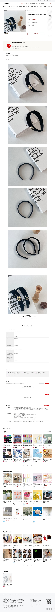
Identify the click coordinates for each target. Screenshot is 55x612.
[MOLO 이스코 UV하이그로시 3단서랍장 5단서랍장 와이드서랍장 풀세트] (7, 514)
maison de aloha (15, 500)
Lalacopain (4, 500)
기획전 (30, 3)
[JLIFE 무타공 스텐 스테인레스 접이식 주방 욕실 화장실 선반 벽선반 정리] (17, 480)
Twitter (48, 36)
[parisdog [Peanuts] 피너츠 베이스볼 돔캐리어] (37, 515)
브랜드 (39, 3)
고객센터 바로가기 (32, 599)
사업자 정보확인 (22, 600)
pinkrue (44, 483)
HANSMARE (24, 500)
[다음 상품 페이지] (31, 465)
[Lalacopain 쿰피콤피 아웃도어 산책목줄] (7, 496)
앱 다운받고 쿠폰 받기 (48, 599)
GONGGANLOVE (35, 500)
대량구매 (25, 3)
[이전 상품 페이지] (23, 465)
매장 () (21, 383)
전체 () (9, 383)
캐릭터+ (27, 3)
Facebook (50, 36)
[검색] (50, 3)
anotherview (5, 483)
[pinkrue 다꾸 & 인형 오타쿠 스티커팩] (47, 481)
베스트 (32, 3)
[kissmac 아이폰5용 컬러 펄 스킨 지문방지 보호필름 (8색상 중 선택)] (27, 481)
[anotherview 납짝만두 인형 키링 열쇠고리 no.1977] (7, 480)
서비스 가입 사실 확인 (20, 602)
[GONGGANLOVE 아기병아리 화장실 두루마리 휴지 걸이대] (37, 497)
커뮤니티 (22, 3)
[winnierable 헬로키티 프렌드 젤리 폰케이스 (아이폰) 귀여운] (17, 514)
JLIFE (13, 483)
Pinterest (51, 36)
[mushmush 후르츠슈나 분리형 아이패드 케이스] (37, 480)
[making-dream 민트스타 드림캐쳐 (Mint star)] (47, 513)
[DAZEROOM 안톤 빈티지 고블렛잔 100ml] (27, 513)
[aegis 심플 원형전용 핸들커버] (47, 497)
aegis (43, 500)
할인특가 (37, 3)
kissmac (24, 483)
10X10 (6, 3)
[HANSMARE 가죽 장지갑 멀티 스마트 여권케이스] (27, 498)
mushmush (34, 483)
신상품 (34, 3)
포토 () (15, 383)
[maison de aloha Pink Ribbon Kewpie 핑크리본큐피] (17, 497)
